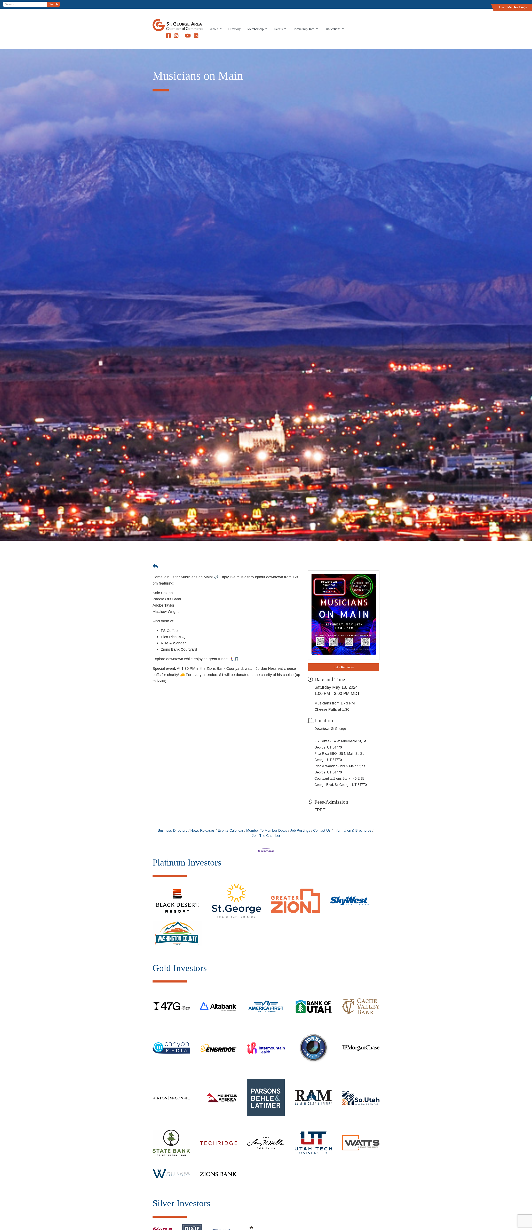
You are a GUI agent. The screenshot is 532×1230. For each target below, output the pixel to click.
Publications (332, 29)
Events (278, 29)
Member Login (517, 7)
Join (501, 7)
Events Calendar (230, 830)
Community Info (304, 29)
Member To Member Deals (266, 830)
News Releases (202, 830)
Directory (234, 29)
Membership (256, 29)
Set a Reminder (344, 667)
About (214, 29)
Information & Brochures (352, 830)
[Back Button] (155, 566)
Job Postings (300, 830)
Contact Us (322, 830)
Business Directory (172, 830)
